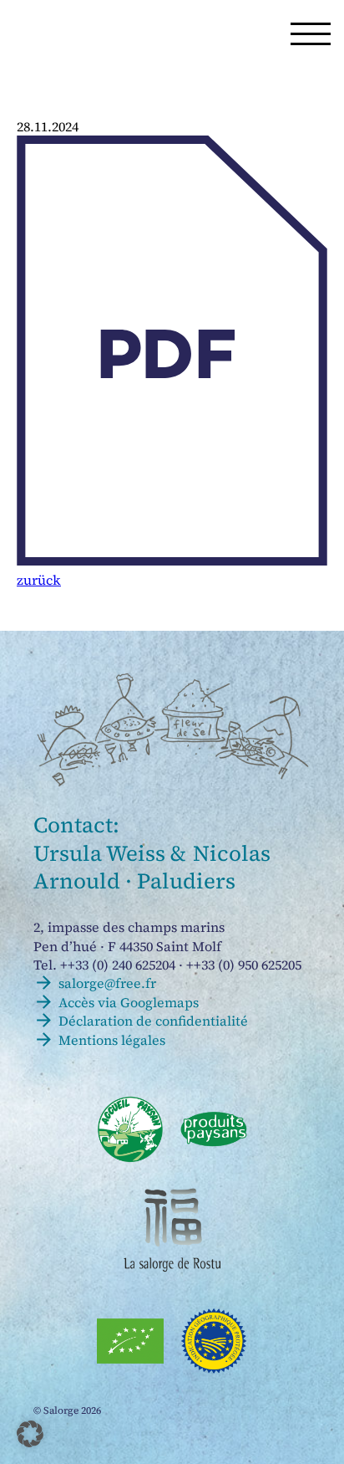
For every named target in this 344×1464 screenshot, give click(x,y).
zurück (39, 580)
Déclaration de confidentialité (153, 1020)
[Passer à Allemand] (150, 33)
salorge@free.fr (107, 983)
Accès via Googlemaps (128, 1002)
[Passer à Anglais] (187, 33)
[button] (310, 33)
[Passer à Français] (112, 33)
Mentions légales (111, 1040)
